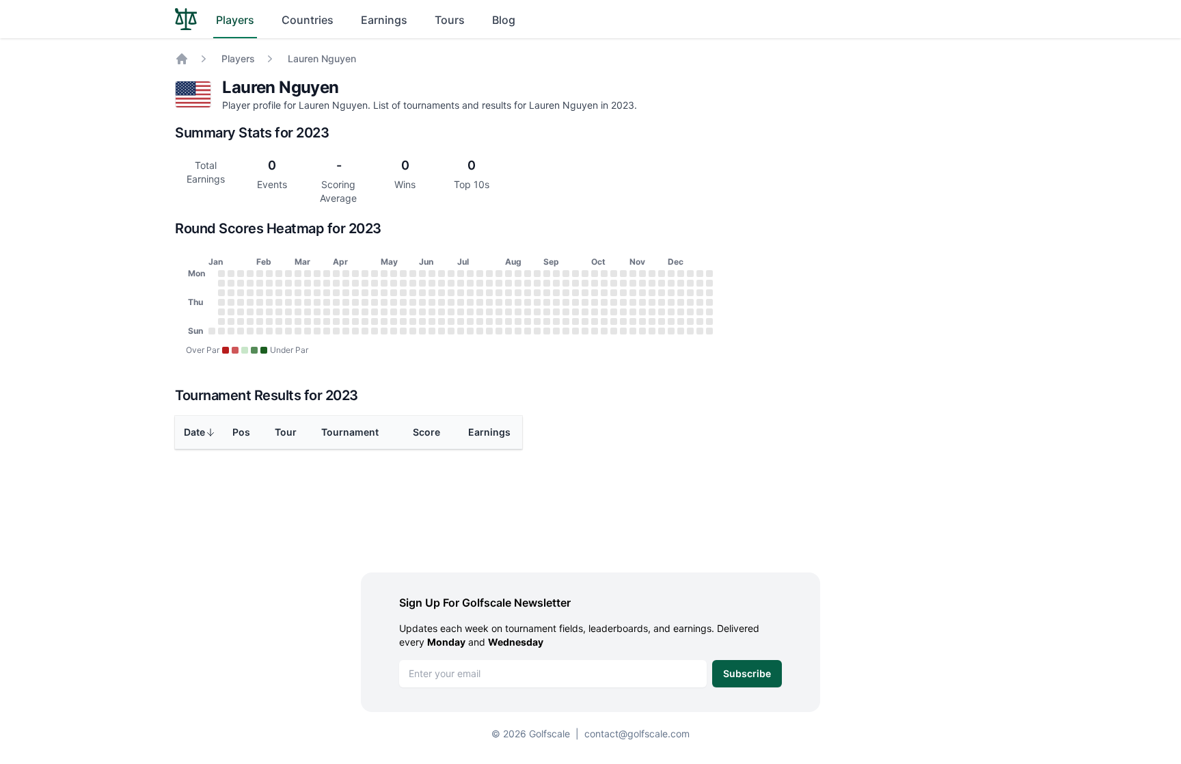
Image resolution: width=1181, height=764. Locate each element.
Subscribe (747, 673)
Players (235, 20)
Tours (450, 20)
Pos (241, 432)
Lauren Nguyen (322, 58)
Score (426, 432)
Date (194, 432)
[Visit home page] (186, 19)
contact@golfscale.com (637, 733)
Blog (503, 20)
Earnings (384, 20)
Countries (308, 20)
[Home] (182, 59)
